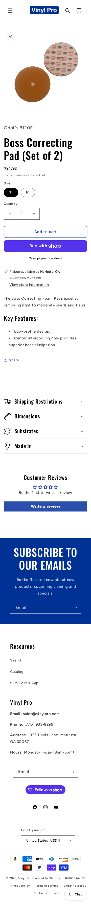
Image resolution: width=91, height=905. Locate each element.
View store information (29, 285)
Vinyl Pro (24, 878)
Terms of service (46, 885)
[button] (10, 10)
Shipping (9, 175)
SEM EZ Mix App (24, 683)
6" (28, 192)
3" (11, 192)
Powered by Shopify (46, 878)
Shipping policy (74, 885)
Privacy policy (20, 885)
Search (16, 660)
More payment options (45, 258)
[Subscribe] (75, 608)
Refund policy (75, 878)
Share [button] (14, 360)
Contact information (48, 893)
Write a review (45, 506)
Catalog (16, 672)
